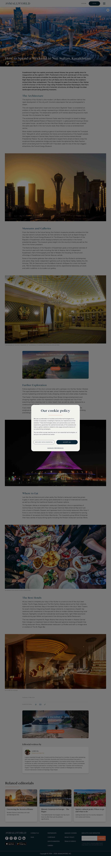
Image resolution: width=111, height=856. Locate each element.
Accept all (67, 442)
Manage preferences (55, 448)
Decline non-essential (44, 442)
